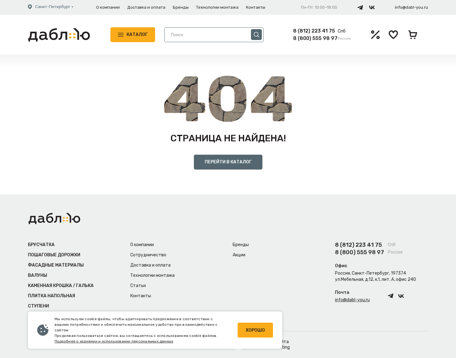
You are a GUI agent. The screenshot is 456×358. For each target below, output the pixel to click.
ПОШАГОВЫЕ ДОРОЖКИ (54, 255)
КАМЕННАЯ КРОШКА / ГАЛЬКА (61, 285)
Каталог (137, 34)
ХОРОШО (255, 330)
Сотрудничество (148, 255)
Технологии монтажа (217, 7)
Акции (239, 255)
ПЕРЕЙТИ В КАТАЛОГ (228, 162)
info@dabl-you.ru (411, 7)
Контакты (255, 7)
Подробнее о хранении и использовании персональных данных (114, 341)
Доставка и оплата (146, 7)
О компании (108, 7)
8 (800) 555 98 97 (315, 38)
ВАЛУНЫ (37, 275)
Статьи (138, 285)
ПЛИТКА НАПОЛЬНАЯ (51, 295)
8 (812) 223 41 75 (314, 31)
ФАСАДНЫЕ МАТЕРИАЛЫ (56, 265)
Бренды (181, 7)
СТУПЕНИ (38, 306)
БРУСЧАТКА (41, 244)
